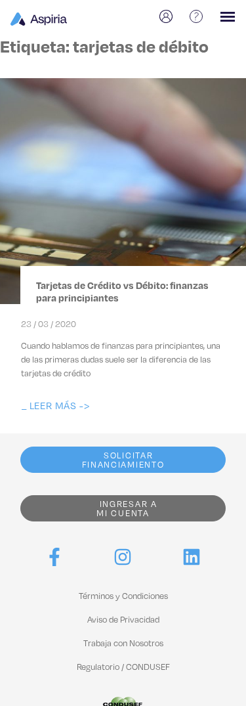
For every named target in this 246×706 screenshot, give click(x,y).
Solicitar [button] (123, 460)
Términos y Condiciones (123, 595)
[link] (54, 557)
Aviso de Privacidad (123, 619)
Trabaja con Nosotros (123, 643)
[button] (55, 405)
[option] (167, 16)
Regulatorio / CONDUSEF (123, 666)
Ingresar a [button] (126, 508)
